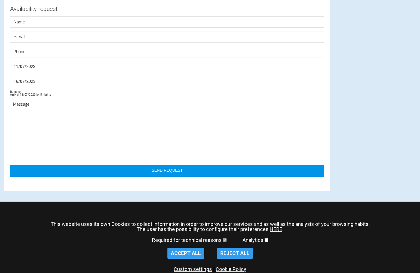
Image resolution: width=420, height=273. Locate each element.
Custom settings (193, 269)
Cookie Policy (231, 269)
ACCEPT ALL (186, 253)
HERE (276, 229)
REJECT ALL (234, 253)
